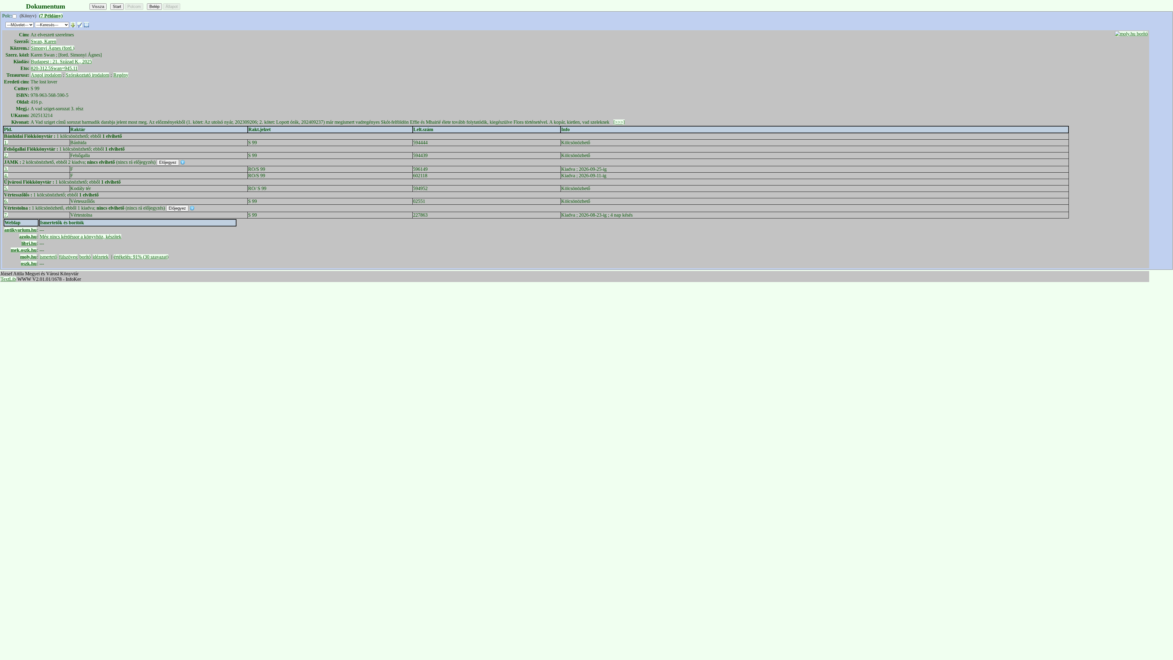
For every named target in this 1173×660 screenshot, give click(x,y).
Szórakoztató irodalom (87, 75)
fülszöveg (68, 256)
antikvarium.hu (20, 230)
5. (6, 188)
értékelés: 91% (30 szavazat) (141, 256)
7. (6, 215)
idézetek (100, 256)
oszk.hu (29, 263)
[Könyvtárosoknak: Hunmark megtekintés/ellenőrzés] (79, 24)
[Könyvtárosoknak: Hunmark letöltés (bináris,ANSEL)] (73, 24)
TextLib (8, 279)
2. (6, 155)
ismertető (48, 256)
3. (6, 169)
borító (85, 256)
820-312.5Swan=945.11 (54, 68)
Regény (120, 75)
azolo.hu (28, 236)
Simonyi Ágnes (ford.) (52, 48)
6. (6, 201)
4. (6, 175)
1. (6, 142)
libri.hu (29, 243)
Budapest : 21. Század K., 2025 (61, 61)
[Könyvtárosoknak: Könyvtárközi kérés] (86, 24)
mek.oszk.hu (24, 250)
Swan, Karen (43, 41)
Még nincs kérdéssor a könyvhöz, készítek (80, 236)
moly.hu (28, 256)
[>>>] (619, 122)
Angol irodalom (46, 75)
